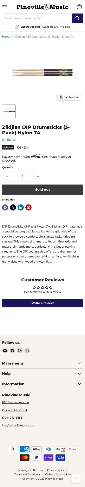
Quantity (7, 167)
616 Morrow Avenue (15, 402)
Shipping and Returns (30, 470)
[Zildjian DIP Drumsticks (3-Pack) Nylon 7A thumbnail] (8, 111)
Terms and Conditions (27, 474)
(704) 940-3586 (12, 418)
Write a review (42, 303)
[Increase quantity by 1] (38, 176)
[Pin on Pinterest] (28, 207)
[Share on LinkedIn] (21, 207)
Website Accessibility (58, 474)
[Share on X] (13, 207)
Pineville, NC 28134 (14, 410)
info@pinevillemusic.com (18, 425)
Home (6, 37)
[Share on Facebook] (5, 207)
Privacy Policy (55, 470)
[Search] (77, 18)
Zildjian (11, 140)
